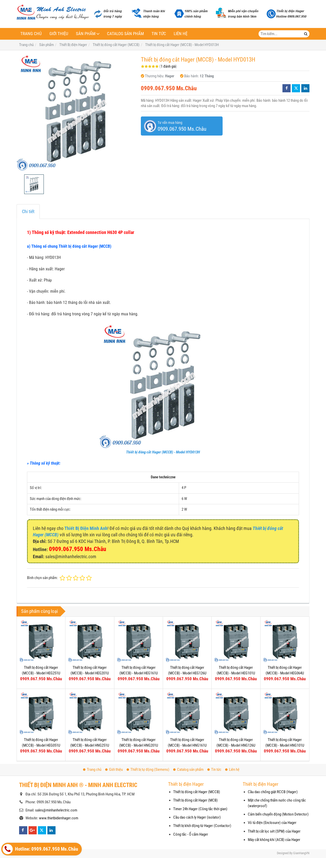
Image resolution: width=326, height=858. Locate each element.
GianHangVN (301, 853)
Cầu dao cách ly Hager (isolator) (197, 817)
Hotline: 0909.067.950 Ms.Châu (46, 849)
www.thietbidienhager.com (58, 818)
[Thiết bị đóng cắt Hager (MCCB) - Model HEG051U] (41, 713)
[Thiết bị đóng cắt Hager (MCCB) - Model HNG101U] (284, 713)
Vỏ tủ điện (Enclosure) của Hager (272, 822)
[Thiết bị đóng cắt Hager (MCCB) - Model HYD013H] (76, 112)
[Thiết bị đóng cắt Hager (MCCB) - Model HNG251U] (89, 713)
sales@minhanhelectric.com (56, 810)
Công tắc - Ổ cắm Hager (190, 834)
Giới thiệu (58, 33)
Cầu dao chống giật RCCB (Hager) (273, 792)
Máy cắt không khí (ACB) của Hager (274, 839)
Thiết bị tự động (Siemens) (149, 769)
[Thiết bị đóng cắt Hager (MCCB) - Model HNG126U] (235, 713)
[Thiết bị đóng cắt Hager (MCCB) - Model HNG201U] (138, 713)
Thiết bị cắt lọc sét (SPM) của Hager (274, 831)
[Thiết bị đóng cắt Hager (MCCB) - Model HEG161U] (138, 640)
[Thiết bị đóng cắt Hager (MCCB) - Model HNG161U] (187, 713)
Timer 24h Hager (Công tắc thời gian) (200, 809)
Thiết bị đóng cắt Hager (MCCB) (196, 792)
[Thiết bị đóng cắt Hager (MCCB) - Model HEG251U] (41, 640)
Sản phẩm (86, 33)
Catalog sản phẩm (125, 33)
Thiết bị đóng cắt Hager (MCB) (195, 800)
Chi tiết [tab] (28, 211)
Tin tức (159, 33)
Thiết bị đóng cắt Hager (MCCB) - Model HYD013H (163, 452)
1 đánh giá (168, 66)
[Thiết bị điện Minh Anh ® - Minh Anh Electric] (53, 12)
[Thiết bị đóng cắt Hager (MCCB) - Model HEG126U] (187, 640)
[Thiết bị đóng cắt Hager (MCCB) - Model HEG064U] (284, 640)
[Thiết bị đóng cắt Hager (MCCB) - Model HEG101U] (235, 640)
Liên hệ (180, 33)
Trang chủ (31, 33)
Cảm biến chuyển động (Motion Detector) (278, 814)
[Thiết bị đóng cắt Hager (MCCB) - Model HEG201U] (89, 640)
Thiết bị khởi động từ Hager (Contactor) (202, 825)
